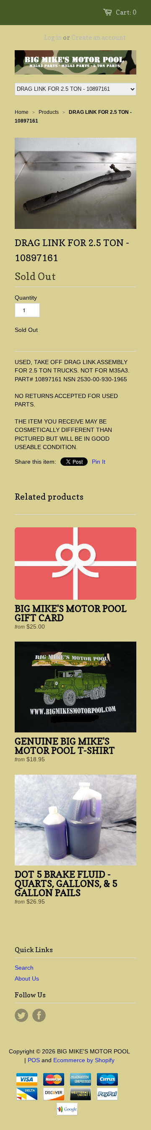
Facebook (39, 1015)
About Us (27, 978)
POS (34, 1060)
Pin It (98, 461)
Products (49, 112)
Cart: (126, 12)
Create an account (98, 37)
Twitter (21, 1015)
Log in (53, 37)
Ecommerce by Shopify (84, 1060)
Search (24, 967)
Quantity (26, 297)
